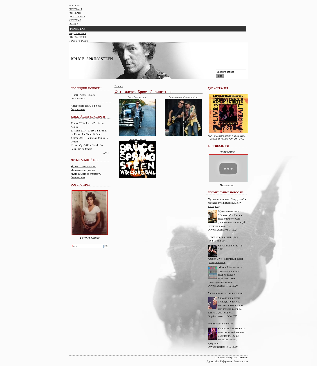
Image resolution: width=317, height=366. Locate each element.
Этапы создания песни (220, 323)
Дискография (77, 16)
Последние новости (86, 88)
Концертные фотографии (183, 97)
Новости (74, 5)
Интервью (75, 20)
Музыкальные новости (83, 166)
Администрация (241, 361)
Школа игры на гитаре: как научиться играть (223, 238)
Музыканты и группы (83, 170)
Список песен (77, 37)
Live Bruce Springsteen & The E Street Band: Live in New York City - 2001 (227, 137)
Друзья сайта (212, 361)
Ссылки (73, 23)
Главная (118, 86)
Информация (226, 361)
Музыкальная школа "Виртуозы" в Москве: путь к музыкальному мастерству (227, 202)
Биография (75, 9)
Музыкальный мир (85, 160)
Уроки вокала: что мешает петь (225, 293)
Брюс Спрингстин (90, 238)
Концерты (75, 12)
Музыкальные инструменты (86, 173)
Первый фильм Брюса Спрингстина (83, 96)
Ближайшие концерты (88, 116)
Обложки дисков (137, 139)
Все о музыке (78, 177)
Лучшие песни (227, 152)
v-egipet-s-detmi (78, 40)
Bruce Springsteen (92, 58)
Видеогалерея (77, 33)
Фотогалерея (77, 28)
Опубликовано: (216, 229)
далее (106, 152)
